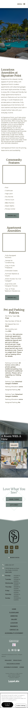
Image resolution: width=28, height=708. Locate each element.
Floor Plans (14, 612)
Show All (12, 216)
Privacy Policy (17, 660)
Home (14, 609)
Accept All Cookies (7, 704)
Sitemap (22, 667)
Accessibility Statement (14, 633)
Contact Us (14, 629)
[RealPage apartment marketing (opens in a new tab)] (14, 681)
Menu (19, 4)
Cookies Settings (21, 705)
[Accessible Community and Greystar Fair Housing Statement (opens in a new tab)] (9, 650)
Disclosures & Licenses (13, 663)
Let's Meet (14, 505)
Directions (8, 572)
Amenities (14, 616)
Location (14, 623)
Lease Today (14, 499)
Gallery (14, 445)
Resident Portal (14, 557)
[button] (6, 547)
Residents (14, 626)
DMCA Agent (8, 660)
